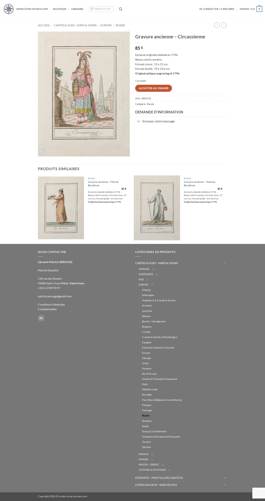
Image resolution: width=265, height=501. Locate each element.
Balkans (146, 316)
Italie (145, 384)
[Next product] (217, 25)
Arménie (147, 305)
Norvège (147, 394)
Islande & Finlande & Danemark (159, 378)
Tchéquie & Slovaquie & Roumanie (161, 436)
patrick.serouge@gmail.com (55, 296)
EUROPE (106, 25)
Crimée (146, 331)
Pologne (146, 405)
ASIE (141, 279)
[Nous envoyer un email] (41, 318)
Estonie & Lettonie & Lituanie (158, 347)
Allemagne (148, 295)
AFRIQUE (144, 268)
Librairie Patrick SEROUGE (55, 262)
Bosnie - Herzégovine (154, 321)
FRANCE (144, 454)
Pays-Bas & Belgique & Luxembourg (162, 399)
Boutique (59, 8)
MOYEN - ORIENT (149, 464)
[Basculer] (138, 121)
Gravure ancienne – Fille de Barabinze (103, 183)
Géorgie (146, 357)
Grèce (145, 363)
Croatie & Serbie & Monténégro (159, 337)
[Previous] (38, 209)
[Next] (226, 209)
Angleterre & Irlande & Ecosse (158, 300)
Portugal (147, 410)
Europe (146, 352)
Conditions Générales (51, 304)
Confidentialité (47, 309)
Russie (120, 25)
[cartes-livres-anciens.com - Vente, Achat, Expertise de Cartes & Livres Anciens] (25, 9)
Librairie (77, 8)
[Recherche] (120, 9)
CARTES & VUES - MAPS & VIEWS (75, 25)
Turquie (146, 441)
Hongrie (146, 368)
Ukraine (146, 447)
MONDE (143, 459)
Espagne (146, 342)
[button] (101, 9)
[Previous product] (224, 25)
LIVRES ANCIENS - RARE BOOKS (156, 484)
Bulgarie (146, 326)
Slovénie (146, 420)
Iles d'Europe (149, 373)
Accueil (44, 25)
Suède (145, 426)
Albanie (146, 289)
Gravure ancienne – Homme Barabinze (199, 183)
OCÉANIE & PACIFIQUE (152, 469)
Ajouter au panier (154, 88)
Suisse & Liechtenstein (154, 431)
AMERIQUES (146, 274)
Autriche (147, 310)
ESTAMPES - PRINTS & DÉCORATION (159, 477)
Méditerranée (149, 389)
